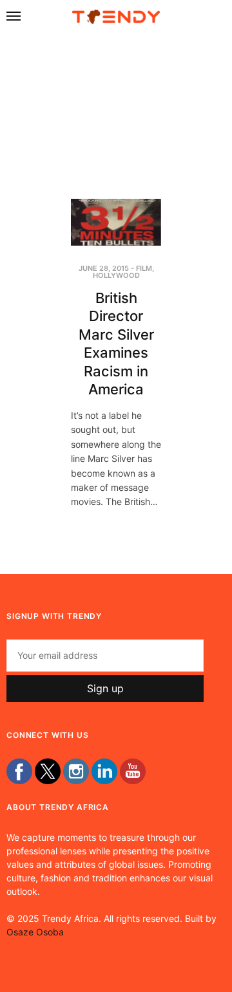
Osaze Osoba (35, 931)
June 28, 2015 (104, 268)
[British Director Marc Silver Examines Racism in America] (116, 222)
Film (144, 268)
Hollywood (116, 275)
